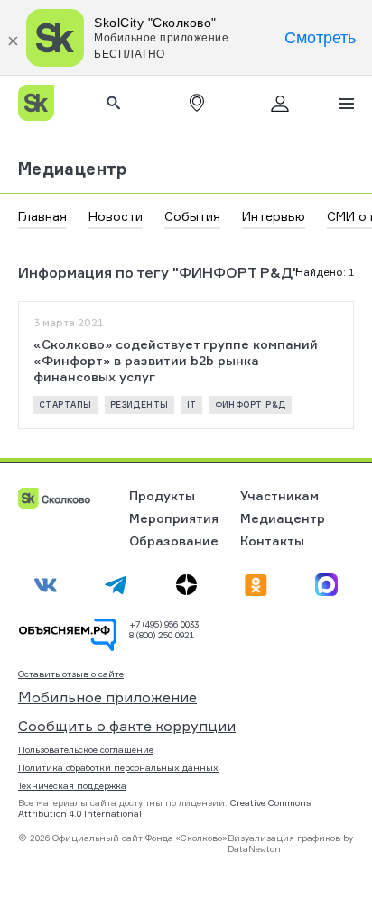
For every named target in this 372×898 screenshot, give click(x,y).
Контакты (272, 540)
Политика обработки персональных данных (118, 767)
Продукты (162, 495)
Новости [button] (115, 216)
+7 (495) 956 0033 (164, 624)
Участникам (279, 495)
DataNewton (254, 848)
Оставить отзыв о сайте (71, 674)
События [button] (192, 216)
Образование (174, 540)
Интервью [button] (273, 216)
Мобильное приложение (107, 697)
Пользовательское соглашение (85, 749)
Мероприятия (174, 518)
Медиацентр (72, 169)
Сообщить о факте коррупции (127, 726)
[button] (197, 103)
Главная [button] (42, 216)
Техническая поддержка (72, 785)
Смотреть (320, 38)
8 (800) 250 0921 (161, 634)
